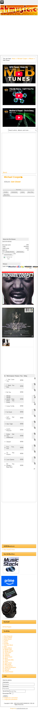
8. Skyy (5, 646)
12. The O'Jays (7, 652)
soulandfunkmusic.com (22, 708)
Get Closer (16, 182)
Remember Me (7, 693)
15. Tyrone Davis (7, 657)
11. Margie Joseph (8, 651)
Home (13, 58)
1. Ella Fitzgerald (7, 636)
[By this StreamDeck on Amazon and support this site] (9, 599)
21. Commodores (8, 666)
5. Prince (5, 642)
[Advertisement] (19, 35)
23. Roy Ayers (7, 669)
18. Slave (5, 661)
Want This (6, 194)
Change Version (10, 251)
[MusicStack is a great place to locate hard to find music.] (12, 267)
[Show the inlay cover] (6, 346)
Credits (6, 192)
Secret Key (6, 691)
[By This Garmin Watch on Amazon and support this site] (9, 618)
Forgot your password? (11, 699)
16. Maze (5, 658)
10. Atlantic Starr (7, 649)
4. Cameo (5, 640)
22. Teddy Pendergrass (9, 667)
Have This (30, 192)
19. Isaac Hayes (7, 663)
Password (5, 686)
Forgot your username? (11, 698)
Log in (5, 695)
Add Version (20, 251)
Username (6, 682)
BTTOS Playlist (7, 627)
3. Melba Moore (7, 639)
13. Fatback (6, 654)
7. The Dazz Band (8, 645)
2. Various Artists (7, 637)
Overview (18, 189)
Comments (14, 192)
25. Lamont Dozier (8, 672)
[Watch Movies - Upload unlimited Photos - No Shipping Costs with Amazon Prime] (9, 586)
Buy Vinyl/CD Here (9, 549)
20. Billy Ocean (7, 664)
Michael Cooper (22, 58)
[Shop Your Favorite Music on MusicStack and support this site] (11, 573)
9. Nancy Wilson (7, 648)
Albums (31, 58)
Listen (22, 192)
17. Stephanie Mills (8, 660)
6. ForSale (6, 643)
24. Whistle (6, 670)
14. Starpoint (6, 655)
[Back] (5, 172)
